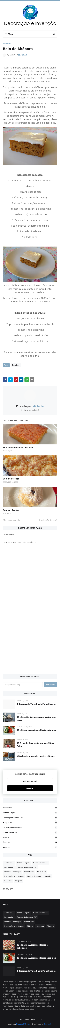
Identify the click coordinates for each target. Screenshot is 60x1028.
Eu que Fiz (30, 822)
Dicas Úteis (29, 871)
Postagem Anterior (12, 520)
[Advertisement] (30, 640)
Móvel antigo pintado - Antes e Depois (36, 756)
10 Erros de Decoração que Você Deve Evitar (35, 744)
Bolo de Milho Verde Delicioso (18, 447)
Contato (41, 1019)
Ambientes (30, 808)
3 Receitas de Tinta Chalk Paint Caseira (36, 704)
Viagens (29, 847)
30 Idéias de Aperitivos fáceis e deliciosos (32, 946)
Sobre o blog (30, 1019)
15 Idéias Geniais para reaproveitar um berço (36, 718)
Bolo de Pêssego (11, 478)
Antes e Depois (30, 812)
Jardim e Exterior (29, 832)
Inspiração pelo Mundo (29, 827)
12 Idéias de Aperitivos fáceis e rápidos (36, 730)
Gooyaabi (48, 1024)
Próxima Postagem (47, 520)
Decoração (8, 867)
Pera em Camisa (11, 510)
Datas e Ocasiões (40, 863)
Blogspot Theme (23, 1024)
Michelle (22, 55)
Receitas (7, 43)
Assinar (30, 788)
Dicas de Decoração (12, 871)
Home (19, 1019)
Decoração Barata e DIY (30, 817)
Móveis (30, 837)
